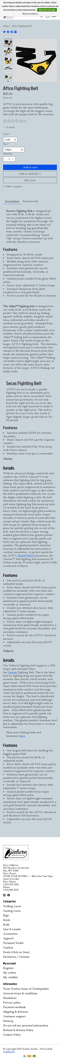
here (22, 736)
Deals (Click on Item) (16, 952)
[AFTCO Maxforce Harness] (34, 555)
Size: (6, 144)
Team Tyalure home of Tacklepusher (26, 988)
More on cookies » (30, 14)
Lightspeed (9, 1051)
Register (8, 968)
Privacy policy (12, 1002)
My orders (9, 972)
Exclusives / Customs (16, 956)
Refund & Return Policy (18, 1030)
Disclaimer (10, 998)
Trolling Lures (12, 906)
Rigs (6, 915)
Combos (8, 947)
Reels (6, 920)
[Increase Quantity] (12, 159)
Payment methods (14, 1007)
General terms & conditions (20, 993)
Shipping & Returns (15, 1011)
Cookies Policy (12, 1034)
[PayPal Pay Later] (34, 1056)
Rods (6, 924)
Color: (7, 134)
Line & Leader (12, 929)
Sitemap (8, 1021)
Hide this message (47, 10)
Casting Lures (12, 910)
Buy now (30, 180)
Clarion (13, 672)
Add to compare (13, 186)
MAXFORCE (26, 555)
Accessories (10, 933)
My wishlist (10, 977)
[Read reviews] (13, 121)
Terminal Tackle (13, 943)
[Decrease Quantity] (6, 159)
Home (6, 26)
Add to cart (30, 167)
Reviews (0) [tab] (30, 201)
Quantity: (7, 153)
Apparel (8, 938)
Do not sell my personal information (25, 1025)
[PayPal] (29, 1056)
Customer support (14, 1016)
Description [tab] (12, 201)
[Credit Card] (24, 1056)
